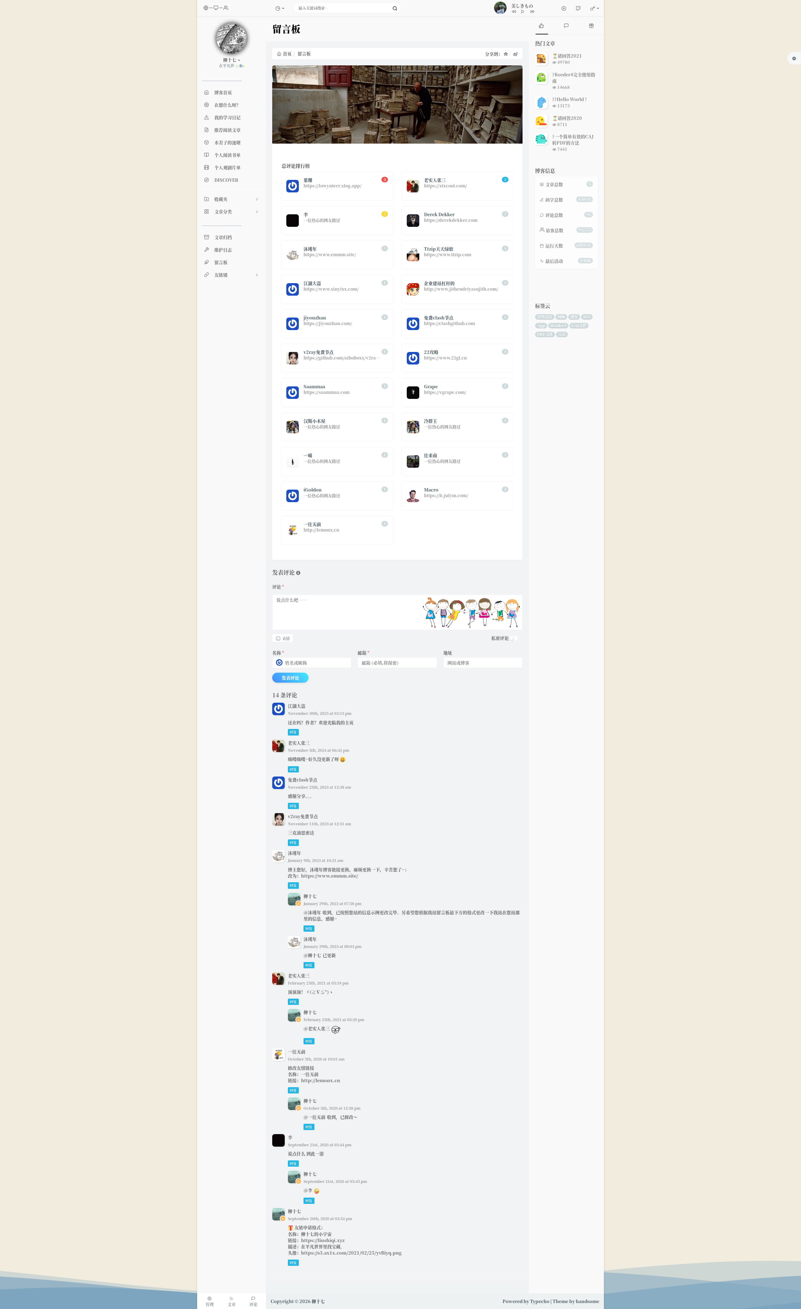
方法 (562, 334)
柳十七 (310, 896)
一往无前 (296, 1051)
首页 (287, 53)
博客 (574, 316)
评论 (278, 586)
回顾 (561, 316)
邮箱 (364, 652)
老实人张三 (299, 743)
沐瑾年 (294, 853)
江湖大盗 (296, 706)
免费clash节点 (302, 780)
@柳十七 (312, 955)
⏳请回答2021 (567, 56)
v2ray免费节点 (303, 816)
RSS (586, 316)
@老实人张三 (317, 1028)
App (541, 325)
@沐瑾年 (312, 912)
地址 (447, 652)
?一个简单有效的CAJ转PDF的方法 (573, 139)
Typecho (539, 1301)
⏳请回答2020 (567, 118)
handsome (587, 1301)
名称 (278, 652)
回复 (293, 732)
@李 (308, 1190)
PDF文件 (545, 334)
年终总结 (544, 316)
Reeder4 (558, 325)
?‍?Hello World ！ (570, 99)
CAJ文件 (579, 325)
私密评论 (500, 638)
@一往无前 (314, 1117)
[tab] (541, 25)
